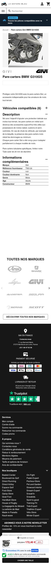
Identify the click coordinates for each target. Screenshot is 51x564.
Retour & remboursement (13, 452)
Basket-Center (8, 474)
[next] (49, 288)
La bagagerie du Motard (13, 506)
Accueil (5, 29)
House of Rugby (9, 502)
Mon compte (7, 421)
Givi (7, 71)
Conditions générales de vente (16, 449)
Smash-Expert (33, 490)
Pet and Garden (34, 484)
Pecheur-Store (33, 481)
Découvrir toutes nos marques (25, 316)
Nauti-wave (7, 515)
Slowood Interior (34, 487)
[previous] (2, 288)
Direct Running (9, 481)
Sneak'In (31, 493)
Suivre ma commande (12, 427)
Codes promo (8, 433)
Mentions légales (10, 455)
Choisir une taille (25, 560)
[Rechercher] (9, 11)
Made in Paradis (9, 512)
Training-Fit (32, 502)
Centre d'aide (8, 424)
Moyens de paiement (11, 458)
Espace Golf (7, 487)
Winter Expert (33, 515)
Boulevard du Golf (10, 478)
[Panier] (48, 4)
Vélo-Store (31, 512)
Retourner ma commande (14, 430)
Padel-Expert (33, 478)
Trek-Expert (32, 506)
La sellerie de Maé (10, 509)
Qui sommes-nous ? (11, 443)
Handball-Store (9, 499)
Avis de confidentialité (12, 464)
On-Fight (31, 474)
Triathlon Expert (34, 509)
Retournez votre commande (25, 388)
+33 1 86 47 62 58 (25, 347)
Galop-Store (7, 493)
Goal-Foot (6, 496)
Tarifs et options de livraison (15, 461)
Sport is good (33, 499)
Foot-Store (7, 490)
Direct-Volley (8, 484)
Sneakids (31, 496)
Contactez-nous (25, 339)
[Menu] (3, 11)
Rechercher (17, 10)
